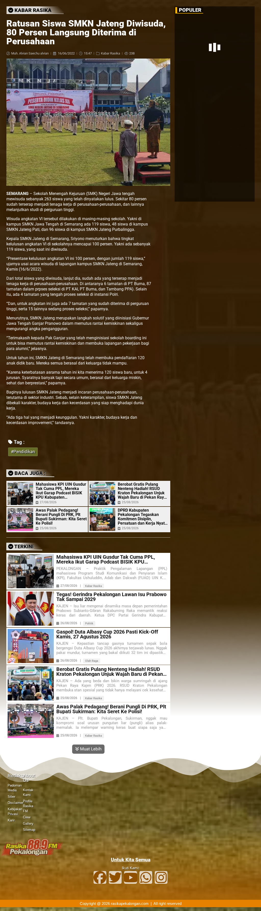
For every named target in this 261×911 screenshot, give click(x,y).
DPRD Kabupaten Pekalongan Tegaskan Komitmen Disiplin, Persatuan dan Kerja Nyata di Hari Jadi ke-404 (142, 516)
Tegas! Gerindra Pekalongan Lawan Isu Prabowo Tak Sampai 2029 (111, 597)
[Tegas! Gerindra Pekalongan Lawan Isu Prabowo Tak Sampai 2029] (31, 609)
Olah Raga (91, 661)
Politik (89, 623)
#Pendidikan (23, 451)
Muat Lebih (90, 748)
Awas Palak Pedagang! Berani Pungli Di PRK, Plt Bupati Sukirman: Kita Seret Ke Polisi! (61, 516)
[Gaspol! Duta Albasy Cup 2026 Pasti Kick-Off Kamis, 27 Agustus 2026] (31, 646)
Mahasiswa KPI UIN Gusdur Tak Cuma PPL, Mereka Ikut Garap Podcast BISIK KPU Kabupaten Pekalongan (61, 490)
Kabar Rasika (110, 53)
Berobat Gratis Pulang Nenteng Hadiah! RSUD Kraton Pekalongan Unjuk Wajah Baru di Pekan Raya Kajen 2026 (142, 490)
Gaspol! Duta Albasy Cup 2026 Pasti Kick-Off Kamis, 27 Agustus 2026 (107, 634)
